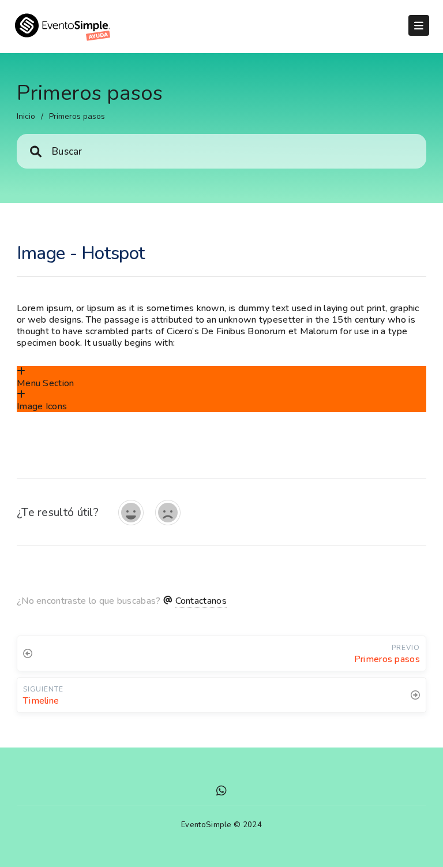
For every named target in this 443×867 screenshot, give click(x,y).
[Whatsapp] (221, 792)
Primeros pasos (77, 116)
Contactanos (201, 601)
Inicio (26, 116)
